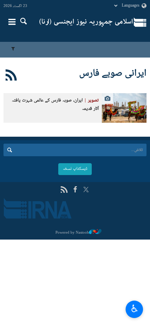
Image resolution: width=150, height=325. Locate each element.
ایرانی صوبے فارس (113, 73)
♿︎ (134, 308)
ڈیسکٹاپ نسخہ (75, 169)
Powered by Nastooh (72, 232)
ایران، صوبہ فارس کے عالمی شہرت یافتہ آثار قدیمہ (55, 105)
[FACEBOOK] (75, 190)
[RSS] (11, 76)
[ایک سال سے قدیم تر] (124, 108)
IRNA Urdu (86, 23)
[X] (86, 190)
